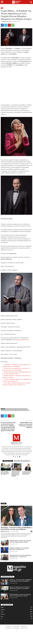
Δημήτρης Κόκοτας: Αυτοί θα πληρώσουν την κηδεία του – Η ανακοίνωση (20, 556)
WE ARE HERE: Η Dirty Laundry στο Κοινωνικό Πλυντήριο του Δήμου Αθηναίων (25, 425)
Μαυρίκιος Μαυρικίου (23, 408)
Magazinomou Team (7, 21)
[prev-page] (15, 478)
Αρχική (2, 5)
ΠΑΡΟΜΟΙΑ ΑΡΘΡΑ (8, 460)
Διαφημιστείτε (24, 626)
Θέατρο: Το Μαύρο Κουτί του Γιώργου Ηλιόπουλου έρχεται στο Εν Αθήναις (5, 473)
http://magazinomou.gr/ (16, 444)
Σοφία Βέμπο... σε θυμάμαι (16, 410)
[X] (5, 25)
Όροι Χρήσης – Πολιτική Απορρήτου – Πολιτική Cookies (16, 628)
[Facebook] (2, 25)
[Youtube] (20, 456)
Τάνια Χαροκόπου (25, 410)
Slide (2, 611)
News (2, 616)
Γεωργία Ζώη (8, 408)
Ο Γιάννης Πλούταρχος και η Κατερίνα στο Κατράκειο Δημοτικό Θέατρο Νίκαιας (27, 473)
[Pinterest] (9, 25)
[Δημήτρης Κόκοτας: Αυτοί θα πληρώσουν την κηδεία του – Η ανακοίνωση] (4, 557)
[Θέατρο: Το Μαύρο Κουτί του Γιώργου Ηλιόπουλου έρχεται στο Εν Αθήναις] (6, 467)
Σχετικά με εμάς (16, 626)
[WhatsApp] (12, 25)
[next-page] (17, 478)
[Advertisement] (16, 86)
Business (3, 614)
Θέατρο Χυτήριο (15, 408)
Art (5, 5)
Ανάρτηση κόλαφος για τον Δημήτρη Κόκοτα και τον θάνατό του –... (19, 548)
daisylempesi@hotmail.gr (22, 339)
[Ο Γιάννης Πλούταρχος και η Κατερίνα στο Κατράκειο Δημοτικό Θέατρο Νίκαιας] (27, 467)
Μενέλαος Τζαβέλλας (5, 410)
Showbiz (3, 609)
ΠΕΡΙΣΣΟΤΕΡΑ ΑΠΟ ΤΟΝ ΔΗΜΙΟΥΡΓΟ (21, 460)
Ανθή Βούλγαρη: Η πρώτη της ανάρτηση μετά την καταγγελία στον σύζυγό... (20, 541)
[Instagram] (16, 456)
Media (2, 607)
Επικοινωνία (8, 626)
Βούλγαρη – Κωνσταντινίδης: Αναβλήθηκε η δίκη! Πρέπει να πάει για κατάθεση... (16, 528)
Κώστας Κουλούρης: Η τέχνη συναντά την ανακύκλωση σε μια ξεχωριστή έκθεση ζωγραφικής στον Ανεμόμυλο (16, 474)
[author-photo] (16, 437)
